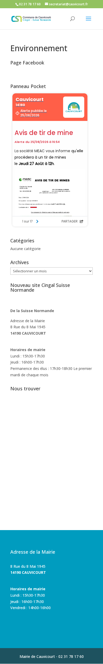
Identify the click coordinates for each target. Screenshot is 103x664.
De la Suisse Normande (32, 310)
